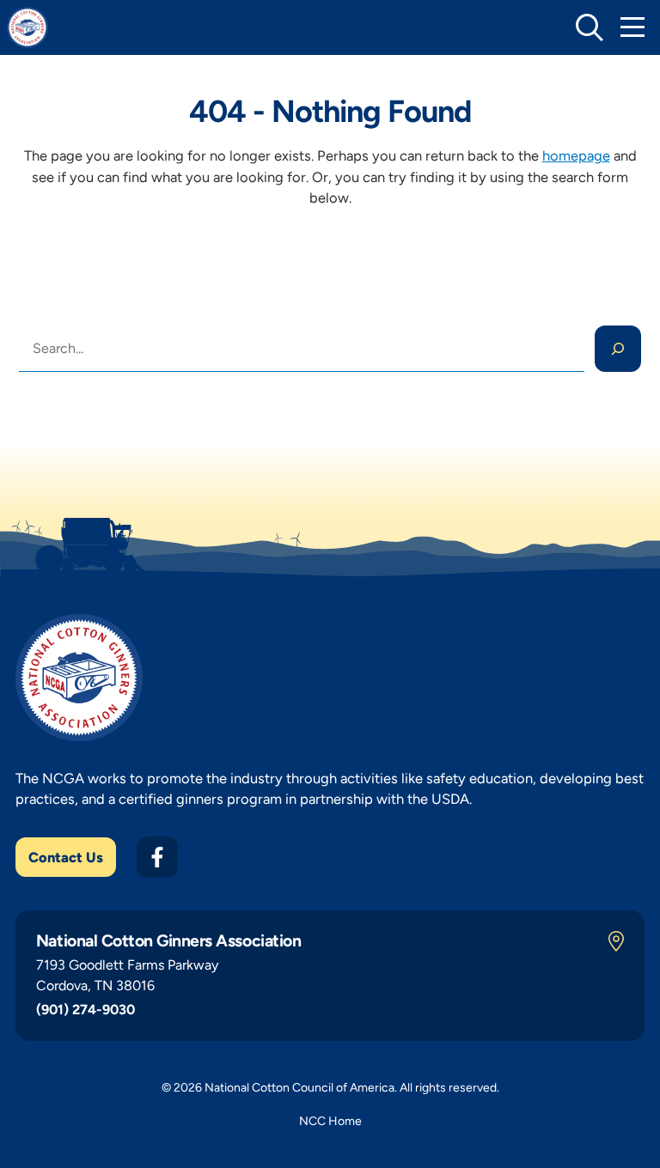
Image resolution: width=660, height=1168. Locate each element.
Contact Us (65, 857)
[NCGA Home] (27, 27)
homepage (576, 155)
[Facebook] (157, 857)
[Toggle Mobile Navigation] (632, 27)
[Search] (618, 348)
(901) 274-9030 (85, 1009)
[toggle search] (589, 27)
